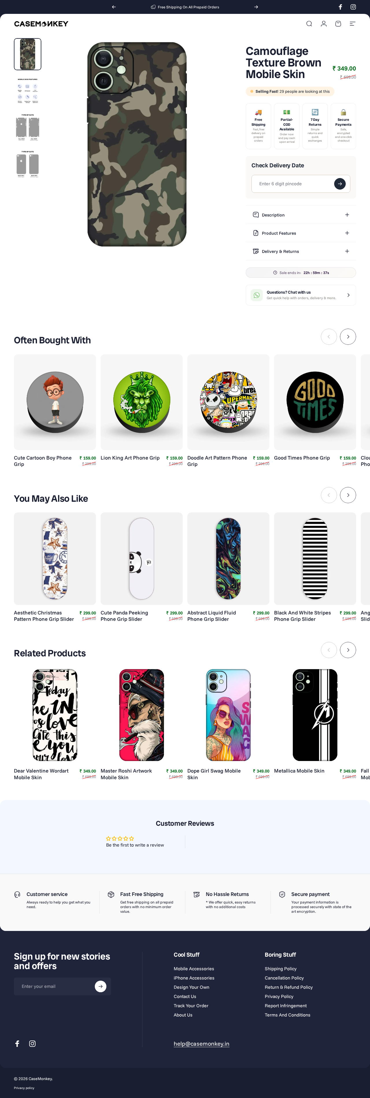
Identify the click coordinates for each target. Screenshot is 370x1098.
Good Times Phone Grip (302, 457)
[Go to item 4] (27, 164)
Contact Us (185, 996)
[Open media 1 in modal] (137, 144)
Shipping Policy (281, 968)
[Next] (256, 7)
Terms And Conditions (287, 1015)
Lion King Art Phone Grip (130, 457)
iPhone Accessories (194, 978)
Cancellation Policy (284, 978)
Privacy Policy (279, 996)
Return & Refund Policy (289, 987)
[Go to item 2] (27, 91)
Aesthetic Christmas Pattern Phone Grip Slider (44, 616)
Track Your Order (191, 1005)
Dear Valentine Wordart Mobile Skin (41, 774)
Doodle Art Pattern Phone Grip (217, 461)
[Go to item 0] (27, 54)
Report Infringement (286, 1005)
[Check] (340, 184)
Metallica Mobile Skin (299, 770)
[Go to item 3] (27, 128)
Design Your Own (191, 987)
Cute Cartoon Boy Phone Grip (43, 461)
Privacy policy (24, 1088)
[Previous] (114, 7)
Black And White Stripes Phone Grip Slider (302, 616)
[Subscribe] (100, 986)
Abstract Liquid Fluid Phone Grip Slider (211, 616)
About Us (183, 1015)
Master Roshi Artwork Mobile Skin (126, 774)
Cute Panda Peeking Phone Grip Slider (124, 616)
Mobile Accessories (194, 968)
